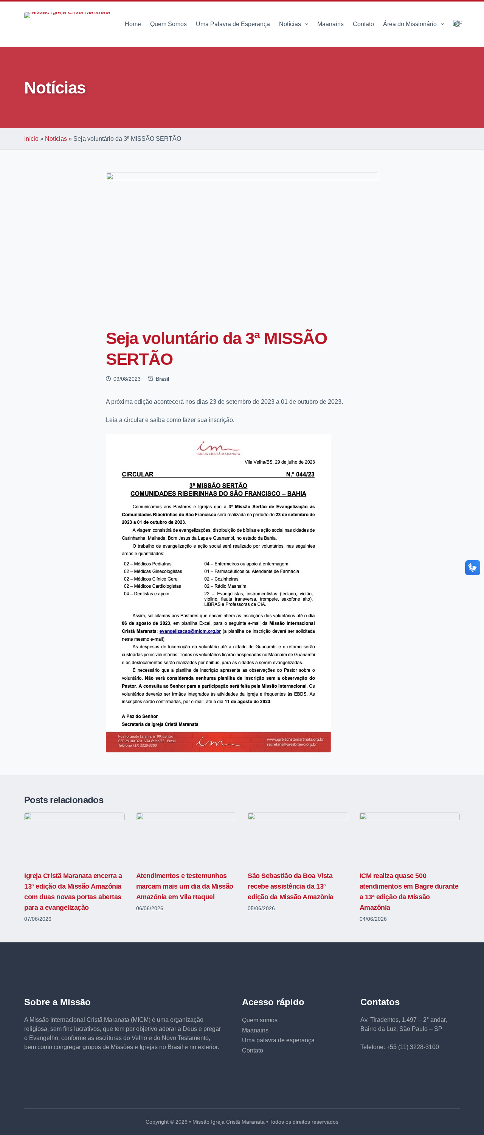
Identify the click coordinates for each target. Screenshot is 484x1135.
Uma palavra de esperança (278, 1040)
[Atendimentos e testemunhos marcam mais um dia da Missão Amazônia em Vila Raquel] (186, 838)
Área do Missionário (410, 24)
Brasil (162, 379)
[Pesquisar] (457, 24)
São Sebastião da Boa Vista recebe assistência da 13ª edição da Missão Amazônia (291, 886)
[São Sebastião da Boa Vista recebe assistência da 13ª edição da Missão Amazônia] (298, 838)
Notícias (290, 24)
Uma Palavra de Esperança (233, 24)
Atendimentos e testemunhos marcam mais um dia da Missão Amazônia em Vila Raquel (184, 886)
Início (31, 138)
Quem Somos (168, 24)
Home (133, 24)
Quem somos (260, 1020)
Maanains (330, 24)
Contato (363, 24)
